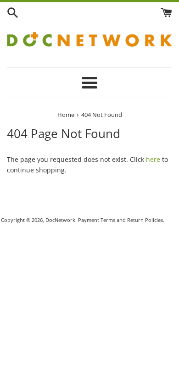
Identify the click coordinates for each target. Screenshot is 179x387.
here (153, 159)
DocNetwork (60, 219)
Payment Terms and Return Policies (120, 219)
